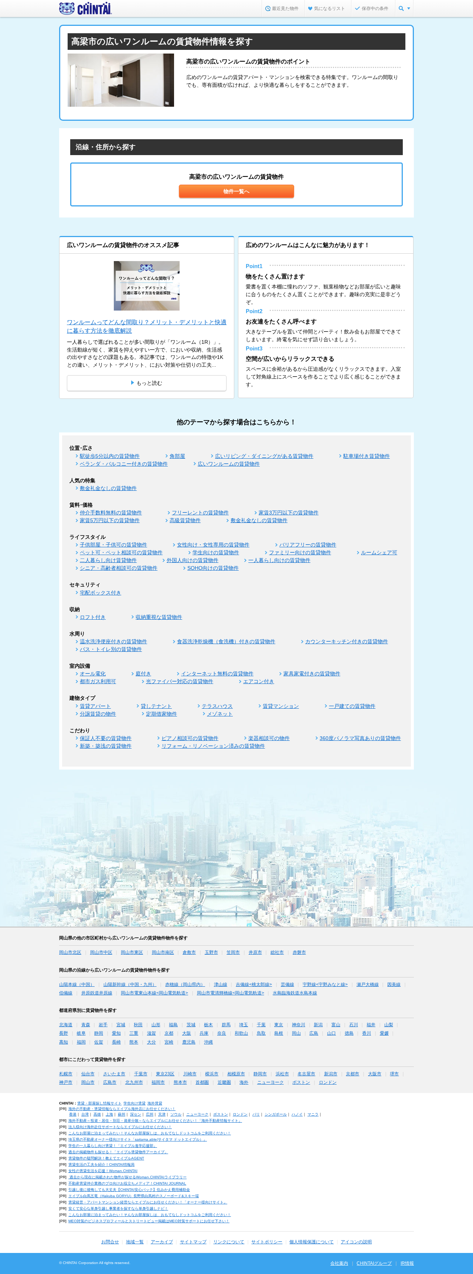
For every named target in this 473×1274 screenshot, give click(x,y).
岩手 (103, 1025)
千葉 (261, 1025)
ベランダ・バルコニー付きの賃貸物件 (124, 464)
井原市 (255, 952)
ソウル (175, 1114)
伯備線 (65, 993)
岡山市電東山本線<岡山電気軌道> (154, 993)
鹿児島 (188, 1042)
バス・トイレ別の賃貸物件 (111, 649)
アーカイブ (162, 1242)
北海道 (65, 1025)
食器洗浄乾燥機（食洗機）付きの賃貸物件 (226, 641)
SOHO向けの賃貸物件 (213, 568)
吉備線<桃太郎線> (254, 984)
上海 (109, 1114)
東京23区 (165, 1074)
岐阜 (81, 1033)
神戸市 (65, 1082)
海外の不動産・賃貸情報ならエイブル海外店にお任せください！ (122, 1109)
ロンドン (328, 1082)
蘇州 (121, 1114)
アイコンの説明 (356, 1242)
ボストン (301, 1082)
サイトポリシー (266, 1242)
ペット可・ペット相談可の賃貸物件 (121, 552)
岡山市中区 (101, 952)
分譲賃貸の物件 (98, 714)
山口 (331, 1033)
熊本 (133, 1042)
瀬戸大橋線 (368, 984)
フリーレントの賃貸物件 (200, 513)
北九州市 (134, 1082)
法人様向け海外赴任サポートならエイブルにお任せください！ (120, 1127)
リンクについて (228, 1242)
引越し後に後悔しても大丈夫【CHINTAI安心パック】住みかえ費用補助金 (129, 1190)
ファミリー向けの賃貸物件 (300, 552)
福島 (173, 1025)
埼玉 (243, 1025)
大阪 (186, 1033)
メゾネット (220, 714)
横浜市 (211, 1074)
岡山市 (88, 1082)
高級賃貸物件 (185, 520)
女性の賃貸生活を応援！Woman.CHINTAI (102, 1171)
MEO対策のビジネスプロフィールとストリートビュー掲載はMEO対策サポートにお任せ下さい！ (148, 1221)
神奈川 (298, 1025)
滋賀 (151, 1033)
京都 (168, 1033)
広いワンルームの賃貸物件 (229, 464)
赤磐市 (299, 952)
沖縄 (208, 1042)
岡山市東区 (132, 952)
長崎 (116, 1042)
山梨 (388, 1025)
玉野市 (211, 952)
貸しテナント (156, 706)
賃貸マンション (281, 706)
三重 (133, 1033)
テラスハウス (217, 706)
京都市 (352, 1074)
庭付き (143, 674)
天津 (162, 1114)
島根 (278, 1033)
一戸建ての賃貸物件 (352, 706)
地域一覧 (135, 1242)
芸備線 (287, 984)
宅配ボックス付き (100, 593)
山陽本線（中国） (77, 984)
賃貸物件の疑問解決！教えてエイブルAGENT (106, 1158)
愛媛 (384, 1033)
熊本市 (180, 1082)
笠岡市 (233, 952)
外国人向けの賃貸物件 (192, 560)
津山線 (220, 984)
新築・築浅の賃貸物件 (106, 746)
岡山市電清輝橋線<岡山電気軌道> (230, 993)
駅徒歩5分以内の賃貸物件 (110, 456)
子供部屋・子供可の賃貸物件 (113, 545)
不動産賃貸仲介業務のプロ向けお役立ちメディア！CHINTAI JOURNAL (127, 1183)
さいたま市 (114, 1074)
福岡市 (158, 1082)
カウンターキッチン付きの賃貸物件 (346, 641)
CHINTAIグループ (374, 1263)
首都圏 (202, 1082)
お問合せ (110, 1242)
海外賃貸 (154, 1103)
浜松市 (282, 1074)
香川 (366, 1033)
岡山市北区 (70, 952)
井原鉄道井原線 (96, 993)
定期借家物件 (161, 714)
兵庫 (204, 1033)
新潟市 (330, 1074)
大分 (151, 1042)
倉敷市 (189, 952)
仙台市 (88, 1074)
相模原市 (236, 1074)
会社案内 (339, 1263)
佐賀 (98, 1042)
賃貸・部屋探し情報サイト (99, 1103)
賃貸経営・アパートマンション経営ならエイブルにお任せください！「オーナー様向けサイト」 (147, 1202)
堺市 (394, 1074)
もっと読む (149, 383)
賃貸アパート (95, 706)
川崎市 (190, 1074)
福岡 (81, 1042)
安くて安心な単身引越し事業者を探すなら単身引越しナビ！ (118, 1208)
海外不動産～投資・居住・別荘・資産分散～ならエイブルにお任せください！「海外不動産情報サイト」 (155, 1121)
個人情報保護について (311, 1242)
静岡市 (260, 1074)
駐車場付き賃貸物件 (366, 456)
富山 (335, 1025)
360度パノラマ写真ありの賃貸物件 (360, 738)
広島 (313, 1033)
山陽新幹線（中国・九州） (130, 984)
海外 (243, 1082)
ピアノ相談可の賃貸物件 (189, 738)
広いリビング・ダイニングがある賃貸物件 (264, 456)
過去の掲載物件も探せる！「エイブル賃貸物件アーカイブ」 (118, 1152)
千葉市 (140, 1074)
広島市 (109, 1082)
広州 (149, 1114)
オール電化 (93, 674)
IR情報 (407, 1263)
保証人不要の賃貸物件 (106, 738)
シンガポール (276, 1114)
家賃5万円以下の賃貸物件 (110, 520)
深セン (135, 1114)
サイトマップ (193, 1242)
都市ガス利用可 (98, 681)
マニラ (313, 1114)
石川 (353, 1025)
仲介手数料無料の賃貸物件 (111, 513)
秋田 (138, 1025)
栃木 (208, 1025)
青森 (85, 1025)
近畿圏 (224, 1082)
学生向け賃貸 (134, 1103)
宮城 (120, 1025)
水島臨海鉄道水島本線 (295, 993)
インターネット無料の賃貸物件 (217, 674)
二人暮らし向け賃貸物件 (108, 560)
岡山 (296, 1033)
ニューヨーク (270, 1082)
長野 (63, 1033)
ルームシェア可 (379, 552)
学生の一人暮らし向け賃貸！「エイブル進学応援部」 (112, 1146)
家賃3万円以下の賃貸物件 (289, 513)
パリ (256, 1114)
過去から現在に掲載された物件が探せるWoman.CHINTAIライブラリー (127, 1177)
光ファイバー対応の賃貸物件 (179, 681)
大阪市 (374, 1074)
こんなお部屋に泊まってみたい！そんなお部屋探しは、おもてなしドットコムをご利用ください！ (149, 1133)
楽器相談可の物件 (269, 738)
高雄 (97, 1114)
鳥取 (261, 1033)
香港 (72, 1114)
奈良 (221, 1033)
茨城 (191, 1025)
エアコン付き (258, 681)
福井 (371, 1025)
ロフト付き (93, 617)
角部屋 (177, 456)
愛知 (116, 1033)
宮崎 (168, 1042)
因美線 (394, 984)
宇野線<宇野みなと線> (325, 984)
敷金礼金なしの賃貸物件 (108, 488)
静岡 (98, 1033)
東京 (278, 1025)
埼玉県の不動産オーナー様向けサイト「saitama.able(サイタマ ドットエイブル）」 (137, 1139)
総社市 (277, 952)
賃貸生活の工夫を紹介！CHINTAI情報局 (101, 1164)
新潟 (318, 1025)
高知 (63, 1042)
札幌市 (65, 1074)
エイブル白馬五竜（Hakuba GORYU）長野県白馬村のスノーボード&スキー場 (133, 1196)
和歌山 (241, 1033)
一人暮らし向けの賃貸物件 (279, 560)
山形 (156, 1025)
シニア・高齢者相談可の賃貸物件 (118, 568)
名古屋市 (306, 1074)
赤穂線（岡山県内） (185, 984)
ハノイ (297, 1114)
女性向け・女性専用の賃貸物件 (213, 545)
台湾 (85, 1114)
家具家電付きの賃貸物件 (311, 674)
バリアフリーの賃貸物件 (307, 545)
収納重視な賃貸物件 (159, 617)
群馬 (226, 1025)
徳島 (349, 1033)
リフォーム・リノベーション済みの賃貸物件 (213, 746)
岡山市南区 (163, 952)
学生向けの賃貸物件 (216, 552)
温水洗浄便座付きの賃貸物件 (113, 641)
